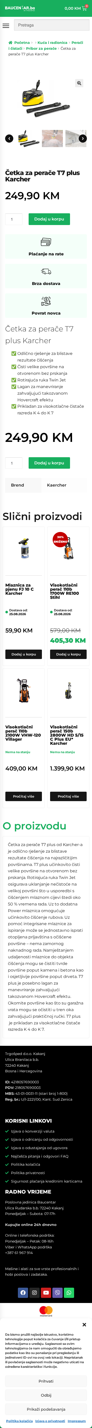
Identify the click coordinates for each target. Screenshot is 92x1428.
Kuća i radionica (52, 42)
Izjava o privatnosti (50, 1421)
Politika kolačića (19, 1421)
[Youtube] (46, 1293)
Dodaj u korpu (49, 219)
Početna (22, 42)
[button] (84, 1324)
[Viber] (57, 1293)
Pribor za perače (41, 48)
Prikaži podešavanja (46, 1409)
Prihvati (46, 1381)
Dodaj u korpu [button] (24, 654)
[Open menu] (7, 25)
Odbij (46, 1395)
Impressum (77, 1421)
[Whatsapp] (69, 1293)
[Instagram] (34, 1293)
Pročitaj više (23, 796)
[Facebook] (23, 1293)
